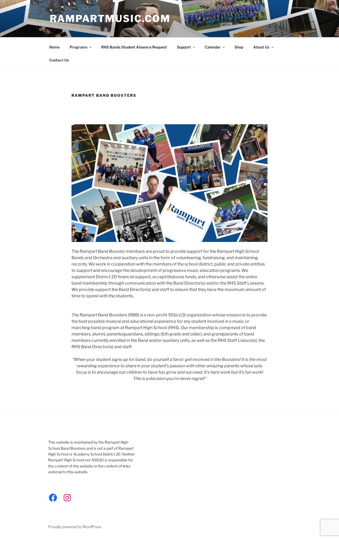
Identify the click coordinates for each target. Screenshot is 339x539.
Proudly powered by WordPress (74, 526)
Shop (238, 47)
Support (184, 47)
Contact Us (59, 60)
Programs (78, 47)
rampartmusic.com (110, 18)
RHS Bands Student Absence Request (134, 47)
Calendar (213, 47)
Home (54, 47)
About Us (261, 47)
